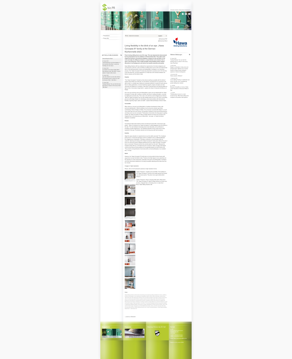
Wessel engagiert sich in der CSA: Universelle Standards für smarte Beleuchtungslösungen (111, 84)
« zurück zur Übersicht (130, 316)
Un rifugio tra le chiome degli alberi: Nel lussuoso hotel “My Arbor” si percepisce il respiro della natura (112, 63)
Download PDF (163, 39)
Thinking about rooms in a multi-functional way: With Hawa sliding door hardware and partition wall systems (179, 95)
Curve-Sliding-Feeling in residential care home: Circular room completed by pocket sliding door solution (180, 81)
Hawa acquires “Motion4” (176, 76)
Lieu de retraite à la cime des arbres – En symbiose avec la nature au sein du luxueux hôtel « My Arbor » (112, 70)
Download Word (163, 41)
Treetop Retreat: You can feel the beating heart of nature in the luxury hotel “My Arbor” (179, 61)
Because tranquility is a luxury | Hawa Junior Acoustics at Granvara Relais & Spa (179, 88)
